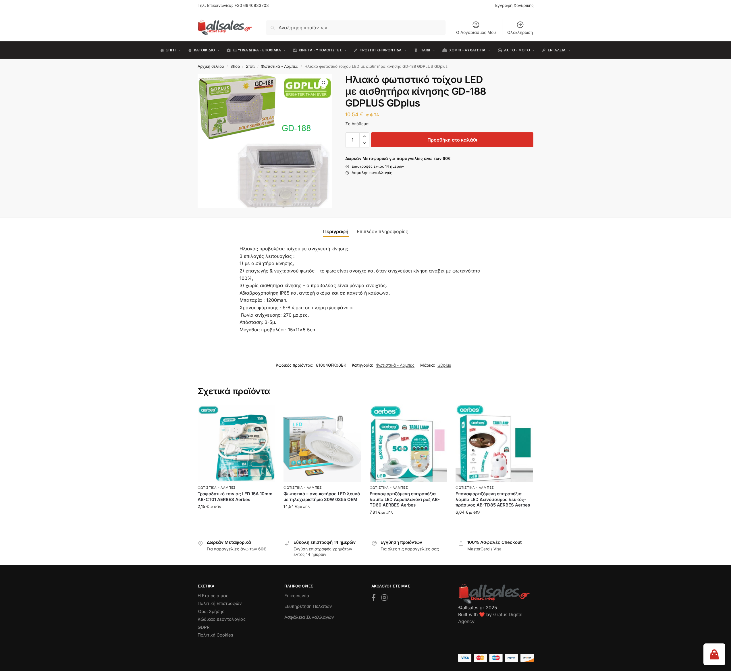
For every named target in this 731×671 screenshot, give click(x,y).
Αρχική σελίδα (211, 66)
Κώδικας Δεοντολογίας (222, 619)
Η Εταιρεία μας (213, 595)
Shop (235, 66)
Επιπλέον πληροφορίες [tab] (382, 231)
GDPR (204, 627)
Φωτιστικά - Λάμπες (279, 66)
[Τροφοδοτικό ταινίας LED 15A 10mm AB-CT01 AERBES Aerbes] (236, 443)
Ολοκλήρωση (520, 32)
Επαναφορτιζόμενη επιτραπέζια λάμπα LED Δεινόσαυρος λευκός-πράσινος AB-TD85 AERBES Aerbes (493, 499)
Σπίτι (250, 66)
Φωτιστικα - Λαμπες (217, 488)
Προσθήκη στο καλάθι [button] (236, 518)
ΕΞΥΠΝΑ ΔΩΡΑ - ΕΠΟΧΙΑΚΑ (257, 50)
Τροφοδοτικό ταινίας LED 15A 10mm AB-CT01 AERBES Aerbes (235, 496)
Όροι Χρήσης (211, 611)
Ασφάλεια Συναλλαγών (309, 617)
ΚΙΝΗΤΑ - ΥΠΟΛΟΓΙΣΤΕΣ (320, 50)
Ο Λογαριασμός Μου (476, 32)
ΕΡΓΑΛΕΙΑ (557, 50)
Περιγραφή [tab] (335, 231)
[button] (323, 82)
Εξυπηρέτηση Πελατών (308, 606)
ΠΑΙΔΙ (425, 50)
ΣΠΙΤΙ (171, 50)
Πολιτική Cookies (215, 635)
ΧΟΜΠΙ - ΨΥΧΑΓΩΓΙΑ (467, 50)
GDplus (444, 365)
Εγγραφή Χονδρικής (514, 5)
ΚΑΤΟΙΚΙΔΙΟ (204, 50)
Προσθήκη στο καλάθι (452, 140)
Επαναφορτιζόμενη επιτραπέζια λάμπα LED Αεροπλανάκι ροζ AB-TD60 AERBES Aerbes (405, 499)
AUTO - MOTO (517, 50)
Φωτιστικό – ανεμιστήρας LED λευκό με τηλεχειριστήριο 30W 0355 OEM (321, 496)
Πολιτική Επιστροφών (220, 603)
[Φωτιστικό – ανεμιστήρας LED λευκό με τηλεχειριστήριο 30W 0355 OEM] (322, 443)
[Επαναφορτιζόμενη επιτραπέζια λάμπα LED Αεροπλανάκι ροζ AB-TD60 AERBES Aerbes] (408, 443)
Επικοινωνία (296, 595)
